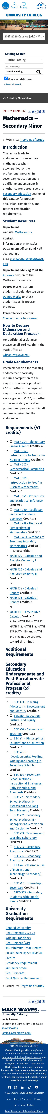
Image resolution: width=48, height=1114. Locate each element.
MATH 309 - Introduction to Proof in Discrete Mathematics (26, 482)
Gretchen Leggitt (29, 1046)
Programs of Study (32, 139)
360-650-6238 (10, 1028)
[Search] (38, 72)
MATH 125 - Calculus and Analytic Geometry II (26, 572)
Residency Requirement (21, 963)
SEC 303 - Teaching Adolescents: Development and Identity (27, 706)
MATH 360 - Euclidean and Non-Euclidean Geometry (26, 514)
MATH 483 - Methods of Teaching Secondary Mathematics (27, 541)
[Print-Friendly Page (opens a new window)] (40, 111)
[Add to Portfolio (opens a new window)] (33, 111)
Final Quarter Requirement (24, 978)
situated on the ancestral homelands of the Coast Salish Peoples (22, 1055)
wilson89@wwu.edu (16, 355)
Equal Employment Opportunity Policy (24, 1111)
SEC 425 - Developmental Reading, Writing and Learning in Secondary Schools (26, 758)
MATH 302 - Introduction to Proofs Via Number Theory (27, 455)
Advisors (8, 275)
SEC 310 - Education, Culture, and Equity (25, 718)
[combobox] (24, 36)
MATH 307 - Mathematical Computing (27, 467)
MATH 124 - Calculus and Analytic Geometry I (26, 558)
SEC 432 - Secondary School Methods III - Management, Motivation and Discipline (26, 821)
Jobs (9, 1099)
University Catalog (24, 15)
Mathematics (23, 232)
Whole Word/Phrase (20, 79)
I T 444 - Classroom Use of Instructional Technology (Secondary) (27, 869)
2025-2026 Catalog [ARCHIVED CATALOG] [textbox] (25, 36)
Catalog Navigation (20, 98)
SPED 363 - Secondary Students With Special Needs (26, 896)
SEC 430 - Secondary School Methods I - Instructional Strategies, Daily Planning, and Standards (26, 783)
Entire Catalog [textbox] (16, 60)
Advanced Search (12, 84)
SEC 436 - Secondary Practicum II (25, 858)
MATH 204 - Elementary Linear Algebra (27, 444)
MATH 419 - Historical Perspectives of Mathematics (26, 527)
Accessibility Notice (24, 1105)
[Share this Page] (36, 111)
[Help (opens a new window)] (43, 111)
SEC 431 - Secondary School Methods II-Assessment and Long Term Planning (25, 803)
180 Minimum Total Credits (23, 948)
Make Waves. (20, 1010)
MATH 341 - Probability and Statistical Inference (27, 498)
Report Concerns (22, 1099)
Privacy (37, 1099)
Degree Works (12, 297)
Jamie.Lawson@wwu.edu (16, 1032)
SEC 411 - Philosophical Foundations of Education (27, 741)
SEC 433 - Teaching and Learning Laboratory (27, 835)
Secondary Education (17, 194)
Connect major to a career (20, 318)
